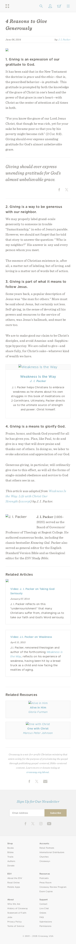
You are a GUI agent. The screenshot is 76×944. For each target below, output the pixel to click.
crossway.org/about (37, 772)
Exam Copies (46, 891)
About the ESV (14, 878)
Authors (11, 861)
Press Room (45, 882)
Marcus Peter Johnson (38, 733)
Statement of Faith (16, 913)
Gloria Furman (38, 711)
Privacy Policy (14, 922)
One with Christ (38, 728)
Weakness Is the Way (38, 376)
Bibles (10, 852)
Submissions (45, 922)
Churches (44, 857)
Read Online (13, 882)
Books (10, 848)
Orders (42, 913)
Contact (43, 904)
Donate (11, 866)
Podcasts (44, 878)
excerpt (25, 501)
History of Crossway (17, 908)
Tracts (10, 857)
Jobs (9, 917)
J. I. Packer (64, 39)
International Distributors (51, 852)
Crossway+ (45, 861)
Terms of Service (15, 926)
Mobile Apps (13, 887)
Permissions (45, 926)
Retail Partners (46, 848)
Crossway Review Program (53, 887)
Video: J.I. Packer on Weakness (31, 636)
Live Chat (44, 908)
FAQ (41, 917)
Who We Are (13, 904)
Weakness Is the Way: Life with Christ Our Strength (36, 496)
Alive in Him (38, 707)
